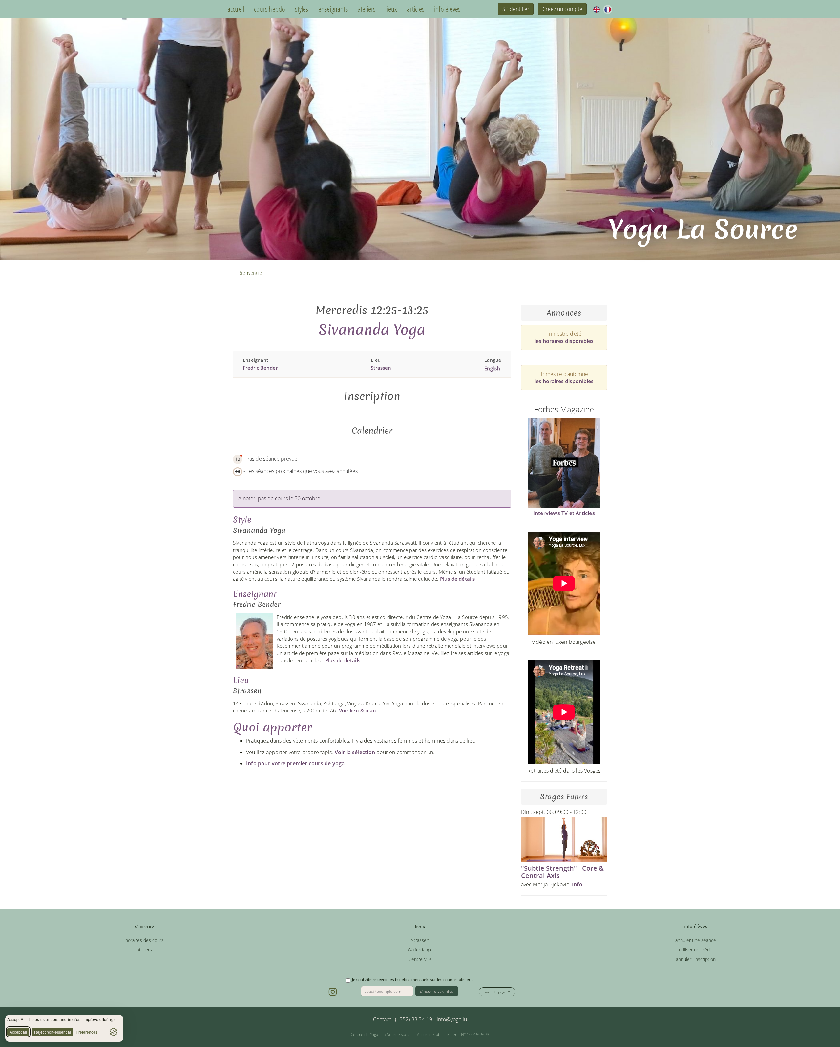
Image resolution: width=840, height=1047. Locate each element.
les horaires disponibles (564, 341)
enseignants (333, 9)
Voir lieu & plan (357, 710)
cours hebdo (269, 9)
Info (577, 884)
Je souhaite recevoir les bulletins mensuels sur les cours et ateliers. (412, 979)
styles (301, 9)
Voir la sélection (355, 752)
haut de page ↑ (497, 992)
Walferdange (420, 950)
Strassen (381, 367)
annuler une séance (695, 940)
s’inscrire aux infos (436, 991)
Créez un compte (562, 8)
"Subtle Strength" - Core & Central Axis (562, 872)
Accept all (18, 1032)
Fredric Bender (260, 367)
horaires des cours (144, 940)
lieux (391, 9)
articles (415, 9)
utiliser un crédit (695, 950)
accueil (235, 9)
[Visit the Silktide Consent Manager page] (113, 1032)
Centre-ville (420, 959)
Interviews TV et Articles (564, 513)
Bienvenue (250, 272)
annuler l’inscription (696, 959)
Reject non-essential (52, 1032)
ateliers (367, 9)
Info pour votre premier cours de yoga (295, 763)
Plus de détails (457, 579)
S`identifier (515, 8)
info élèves (447, 9)
